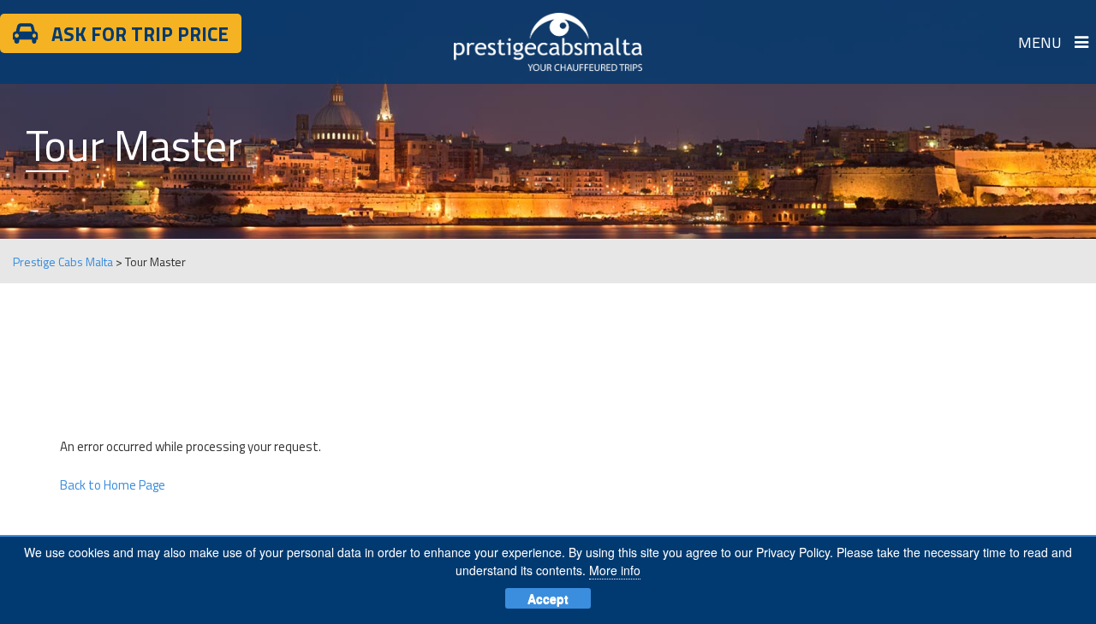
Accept (548, 598)
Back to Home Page (112, 485)
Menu (1040, 42)
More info (614, 570)
